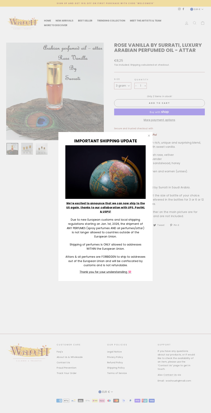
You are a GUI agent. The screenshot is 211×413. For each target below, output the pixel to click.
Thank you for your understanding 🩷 (105, 272)
